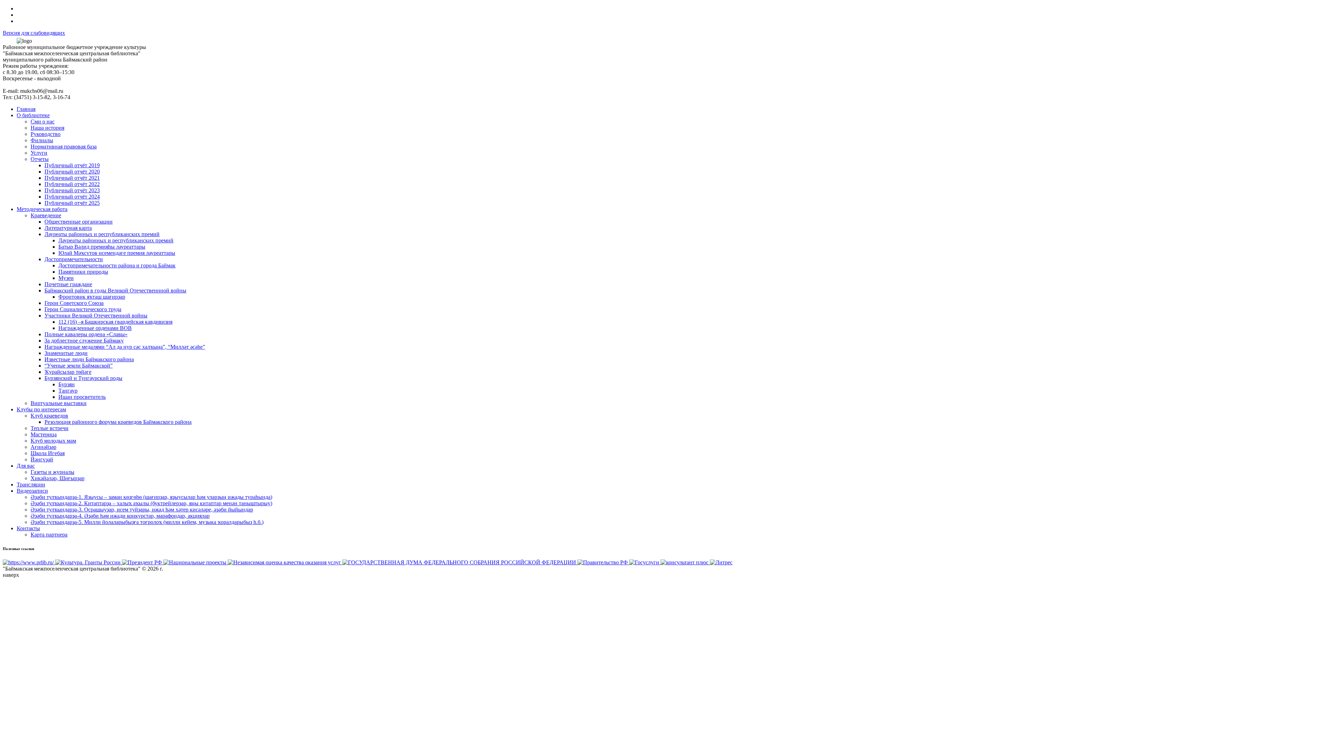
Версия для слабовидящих (34, 33)
